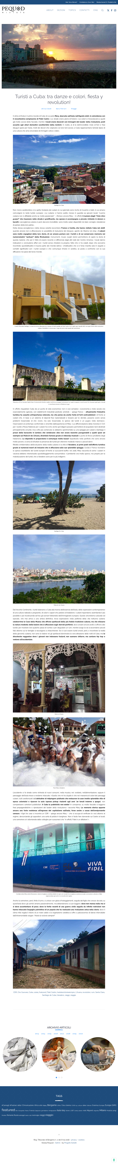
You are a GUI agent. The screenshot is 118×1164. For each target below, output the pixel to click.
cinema (68, 1105)
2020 (81, 1034)
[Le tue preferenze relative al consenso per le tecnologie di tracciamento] (114, 1160)
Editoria (89, 1105)
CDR (15, 992)
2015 (50, 1034)
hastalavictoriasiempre (66, 992)
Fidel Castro (51, 992)
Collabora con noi (87, 2)
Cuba (31, 992)
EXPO (114, 1105)
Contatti (85, 10)
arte (40, 1105)
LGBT (72, 1110)
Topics (72, 10)
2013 (37, 1034)
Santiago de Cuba (49, 995)
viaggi (67, 995)
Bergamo (52, 1105)
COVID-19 (74, 1105)
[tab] (56, 1077)
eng (95, 10)
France (27, 1110)
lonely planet (78, 1110)
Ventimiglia (35, 1115)
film (17, 1110)
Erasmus (95, 1105)
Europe (108, 1105)
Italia (59, 1110)
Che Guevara (23, 992)
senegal (22, 1115)
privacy (74, 1140)
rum (93, 992)
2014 (43, 1034)
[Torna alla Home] (13, 10)
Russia (16, 1115)
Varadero (60, 995)
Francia (31, 1110)
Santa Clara (99, 992)
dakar (84, 1105)
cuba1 (36, 992)
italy (63, 1110)
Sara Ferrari (61, 109)
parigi (114, 1110)
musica (109, 1110)
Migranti (90, 1110)
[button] (102, 10)
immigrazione (52, 1110)
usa (30, 1115)
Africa (36, 1105)
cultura (80, 1105)
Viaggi (74, 109)
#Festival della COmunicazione (22, 1105)
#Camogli (5, 1105)
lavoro (68, 1110)
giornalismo (44, 1110)
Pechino (4, 1115)
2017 (62, 1034)
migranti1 (96, 1110)
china (59, 1105)
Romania (10, 1115)
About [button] (50, 10)
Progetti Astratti (70, 1143)
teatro (27, 1115)
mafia (84, 1110)
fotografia (21, 1110)
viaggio (73, 995)
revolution (87, 992)
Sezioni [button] (61, 10)
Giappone (38, 1110)
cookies (81, 1140)
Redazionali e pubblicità (106, 2)
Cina (63, 1105)
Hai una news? (71, 2)
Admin (57, 1143)
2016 (56, 1034)
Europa (101, 1105)
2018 (68, 1034)
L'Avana (79, 992)
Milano (102, 1110)
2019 (75, 1034)
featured (42, 992)
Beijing (45, 1105)
